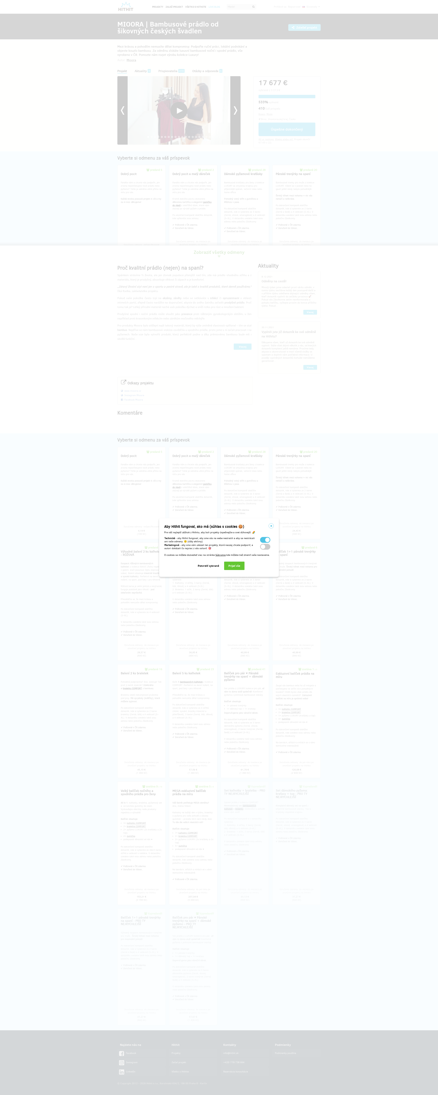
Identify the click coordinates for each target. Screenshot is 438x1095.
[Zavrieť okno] (271, 525)
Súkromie (220, 555)
